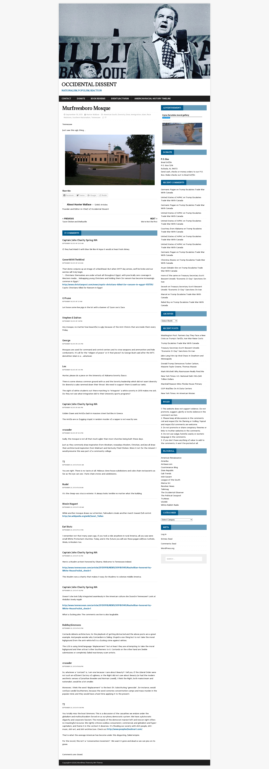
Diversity (121, 114)
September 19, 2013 (74, 114)
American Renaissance (171, 457)
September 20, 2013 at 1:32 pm (72, 556)
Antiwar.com (166, 464)
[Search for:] (183, 559)
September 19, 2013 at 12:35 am (72, 263)
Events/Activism (120, 98)
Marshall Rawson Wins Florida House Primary (181, 383)
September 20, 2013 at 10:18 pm (73, 707)
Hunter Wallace (92, 114)
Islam (144, 114)
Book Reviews (98, 98)
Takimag (165, 489)
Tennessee (95, 117)
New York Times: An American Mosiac (178, 393)
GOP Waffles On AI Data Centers (176, 388)
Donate (81, 98)
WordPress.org (167, 548)
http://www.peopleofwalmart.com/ (124, 729)
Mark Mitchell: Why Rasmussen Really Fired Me (182, 371)
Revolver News (167, 486)
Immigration (136, 114)
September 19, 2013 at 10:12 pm (72, 433)
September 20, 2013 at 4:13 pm (72, 628)
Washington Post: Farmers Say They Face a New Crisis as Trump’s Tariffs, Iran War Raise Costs (183, 337)
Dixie (128, 114)
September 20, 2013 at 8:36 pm (72, 666)
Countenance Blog (169, 467)
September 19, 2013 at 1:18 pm (72, 321)
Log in (163, 534)
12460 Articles (101, 204)
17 (105, 117)
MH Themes (98, 762)
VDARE (164, 501)
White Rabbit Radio (170, 504)
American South (110, 114)
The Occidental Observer (172, 492)
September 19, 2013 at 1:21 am (72, 301)
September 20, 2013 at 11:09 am (73, 507)
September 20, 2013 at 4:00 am (73, 465)
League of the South (170, 479)
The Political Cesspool (171, 495)
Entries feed (166, 538)
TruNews (165, 498)
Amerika (164, 461)
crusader (67, 430)
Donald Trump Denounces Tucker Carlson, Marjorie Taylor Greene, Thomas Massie (180, 365)
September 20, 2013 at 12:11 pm (72, 530)
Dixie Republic (167, 470)
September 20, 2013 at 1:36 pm (72, 590)
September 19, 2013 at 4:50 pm (72, 407)
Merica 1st (165, 483)
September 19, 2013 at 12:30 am (73, 243)
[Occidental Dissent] (134, 77)
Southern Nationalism (81, 117)
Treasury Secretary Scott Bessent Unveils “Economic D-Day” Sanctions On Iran (183, 278)
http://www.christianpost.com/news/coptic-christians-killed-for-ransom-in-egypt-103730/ (107, 284)
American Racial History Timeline (152, 98)
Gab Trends (166, 473)
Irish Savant (166, 476)
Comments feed (168, 543)
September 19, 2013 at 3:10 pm (72, 370)
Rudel (65, 484)
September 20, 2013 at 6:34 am (72, 487)
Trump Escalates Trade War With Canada (181, 199)
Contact (66, 98)
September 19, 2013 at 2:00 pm (72, 344)
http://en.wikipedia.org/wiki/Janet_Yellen (82, 516)
